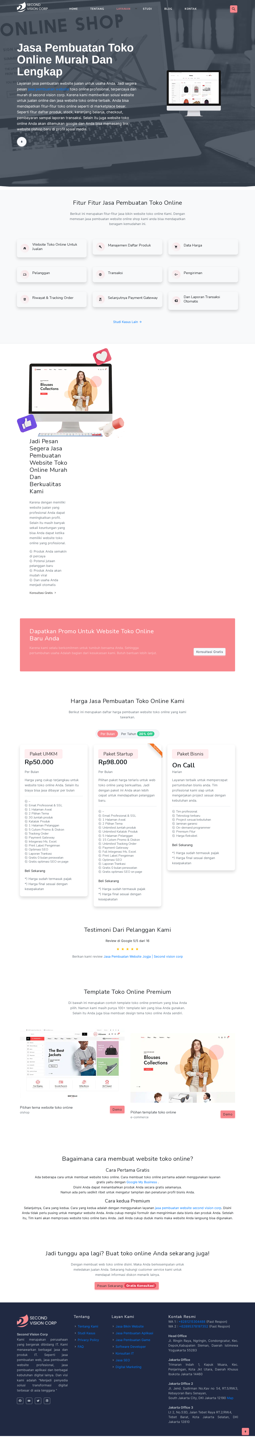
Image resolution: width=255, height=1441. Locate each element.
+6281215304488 (191, 1322)
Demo (117, 1109)
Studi (147, 9)
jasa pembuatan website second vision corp (188, 1208)
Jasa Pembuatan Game (133, 1340)
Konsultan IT (125, 1353)
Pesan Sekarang (125, 1286)
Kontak (191, 9)
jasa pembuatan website (48, 89)
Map (230, 1398)
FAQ (81, 1347)
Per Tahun (136, 734)
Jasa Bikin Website (130, 1326)
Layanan (123, 9)
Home (73, 9)
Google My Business (142, 1182)
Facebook (20, 1401)
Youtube (29, 1401)
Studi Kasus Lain (126, 322)
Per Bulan (108, 734)
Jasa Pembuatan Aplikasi (134, 1333)
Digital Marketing (128, 1367)
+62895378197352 (193, 1326)
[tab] (107, 733)
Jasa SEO (123, 1360)
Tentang (97, 9)
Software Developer (131, 1347)
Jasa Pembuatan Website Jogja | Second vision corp (143, 956)
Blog (168, 9)
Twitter (38, 1401)
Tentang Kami (88, 1326)
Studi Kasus (86, 1333)
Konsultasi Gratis (41, 593)
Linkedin (47, 1401)
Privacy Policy (88, 1340)
